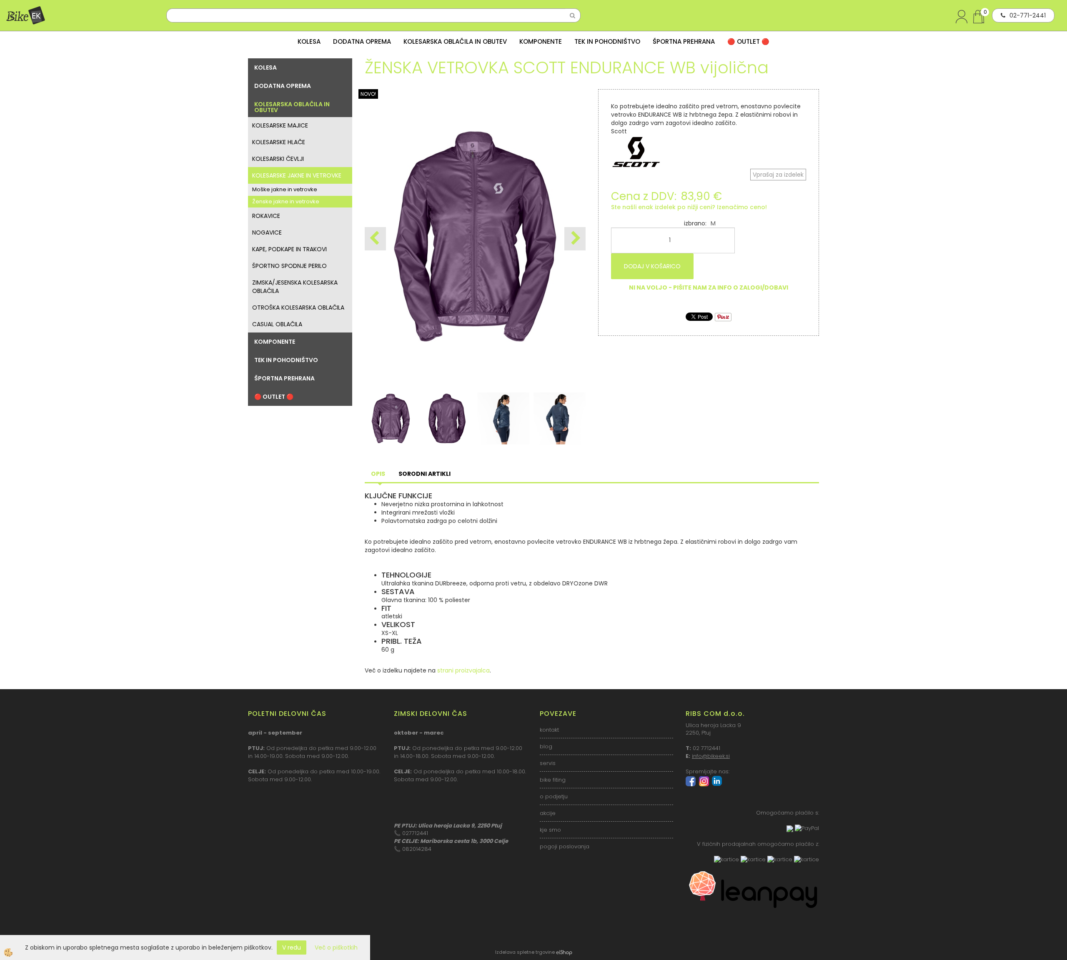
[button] (575, 238)
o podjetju (554, 796)
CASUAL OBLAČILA (277, 324)
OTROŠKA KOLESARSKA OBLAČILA (298, 307)
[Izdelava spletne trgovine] (564, 952)
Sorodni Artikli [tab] (424, 474)
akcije (548, 813)
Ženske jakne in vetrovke (285, 201)
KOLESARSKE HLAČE (278, 142)
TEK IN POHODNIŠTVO (607, 41)
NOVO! (368, 94)
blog (546, 746)
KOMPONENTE (540, 41)
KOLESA (309, 41)
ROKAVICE (266, 216)
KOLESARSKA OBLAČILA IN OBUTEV (455, 41)
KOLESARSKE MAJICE (280, 125)
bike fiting (553, 780)
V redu (291, 947)
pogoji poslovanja (564, 846)
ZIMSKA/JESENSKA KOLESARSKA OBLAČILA (295, 286)
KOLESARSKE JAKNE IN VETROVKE (296, 175)
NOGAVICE (267, 232)
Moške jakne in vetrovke (284, 189)
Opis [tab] (378, 474)
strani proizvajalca (463, 670)
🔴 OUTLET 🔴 (748, 41)
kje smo (550, 830)
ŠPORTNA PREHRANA (684, 41)
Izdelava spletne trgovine (525, 952)
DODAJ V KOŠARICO (652, 266)
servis (548, 763)
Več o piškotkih (336, 947)
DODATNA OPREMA (362, 41)
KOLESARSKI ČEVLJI (278, 159)
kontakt (549, 730)
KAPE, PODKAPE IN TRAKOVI (289, 249)
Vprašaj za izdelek (778, 174)
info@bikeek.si (711, 756)
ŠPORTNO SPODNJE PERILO (289, 266)
